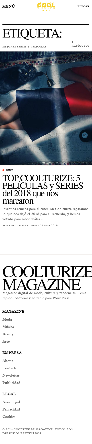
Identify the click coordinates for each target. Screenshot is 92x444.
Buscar (83, 6)
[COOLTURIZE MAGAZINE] (46, 6)
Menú (8, 6)
